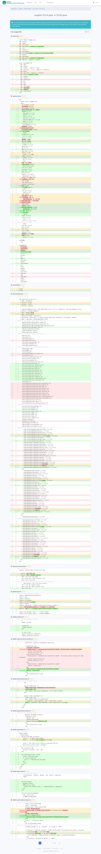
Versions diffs (27, 9)
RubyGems (14, 9)
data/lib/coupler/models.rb (19, 771)
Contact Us (39, 848)
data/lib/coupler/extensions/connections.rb (23, 639)
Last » (59, 843)
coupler (20, 9)
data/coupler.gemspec (18, 294)
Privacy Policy (55, 848)
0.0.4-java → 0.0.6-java (38, 9)
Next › (54, 843)
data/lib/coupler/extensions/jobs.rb (21, 679)
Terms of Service (47, 848)
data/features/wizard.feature (19, 566)
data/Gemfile (16, 36)
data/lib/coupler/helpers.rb (19, 729)
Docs (61, 848)
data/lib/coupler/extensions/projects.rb (22, 711)
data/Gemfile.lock (17, 96)
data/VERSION (16, 285)
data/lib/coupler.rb (17, 591)
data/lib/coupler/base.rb (18, 617)
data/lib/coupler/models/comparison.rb (22, 800)
